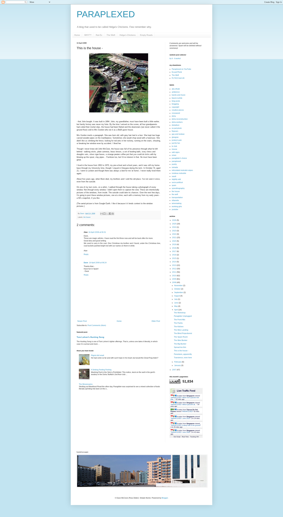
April (176, 310)
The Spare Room (181, 337)
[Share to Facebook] (109, 213)
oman (174, 155)
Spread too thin (180, 347)
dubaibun (175, 125)
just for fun (176, 143)
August (177, 296)
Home (77, 35)
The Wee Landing (181, 330)
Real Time (185, 437)
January (177, 365)
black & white (177, 98)
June (176, 303)
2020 (174, 241)
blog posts (176, 101)
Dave (86, 263)
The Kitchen (179, 327)
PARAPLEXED (106, 14)
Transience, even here (183, 358)
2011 (174, 272)
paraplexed (176, 161)
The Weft (111, 35)
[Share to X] (107, 213)
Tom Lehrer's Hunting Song (90, 337)
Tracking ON (194, 437)
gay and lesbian (178, 134)
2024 (174, 227)
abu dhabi (176, 89)
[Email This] (101, 213)
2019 (174, 244)
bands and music (178, 95)
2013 (174, 265)
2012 (174, 269)
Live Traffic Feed (186, 391)
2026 (174, 220)
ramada (175, 167)
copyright (175, 107)
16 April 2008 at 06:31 (97, 232)
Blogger (165, 498)
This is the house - (181, 351)
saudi (174, 176)
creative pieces (178, 110)
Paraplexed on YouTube (181, 69)
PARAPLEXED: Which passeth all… (183, 404)
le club (174, 146)
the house (87, 217)
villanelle (175, 200)
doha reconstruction (180, 119)
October (177, 289)
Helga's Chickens (128, 35)
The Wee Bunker (180, 340)
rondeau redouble (179, 173)
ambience (176, 92)
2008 (174, 282)
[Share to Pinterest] (112, 213)
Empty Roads (146, 35)
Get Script (177, 437)
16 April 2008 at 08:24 (98, 263)
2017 (174, 251)
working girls (177, 206)
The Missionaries (86, 384)
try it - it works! (175, 58)
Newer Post (82, 321)
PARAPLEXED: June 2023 (180, 418)
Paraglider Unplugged (183, 316)
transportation (177, 197)
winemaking (176, 203)
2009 (174, 279)
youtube (175, 209)
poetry (174, 164)
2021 (174, 237)
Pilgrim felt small (97, 355)
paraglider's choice (179, 158)
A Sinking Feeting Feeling (101, 370)
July (176, 299)
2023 (174, 231)
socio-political (177, 182)
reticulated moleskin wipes (182, 170)
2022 (174, 234)
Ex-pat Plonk (177, 72)
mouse (174, 149)
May (176, 306)
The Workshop (180, 313)
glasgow (175, 137)
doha (174, 116)
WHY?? (87, 35)
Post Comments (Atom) (97, 325)
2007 (174, 370)
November (178, 285)
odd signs (176, 152)
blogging (175, 104)
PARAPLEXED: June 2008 (180, 432)
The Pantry (178, 323)
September (179, 292)
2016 (174, 255)
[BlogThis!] (104, 213)
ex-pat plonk (177, 128)
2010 (174, 276)
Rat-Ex (99, 35)
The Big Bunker (180, 344)
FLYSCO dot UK (178, 78)
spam (174, 185)
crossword (176, 113)
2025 (174, 224)
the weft (175, 194)
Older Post (156, 321)
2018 (174, 248)
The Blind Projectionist (183, 333)
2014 (174, 262)
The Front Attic (179, 320)
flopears (175, 131)
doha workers (177, 122)
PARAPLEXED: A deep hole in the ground (185, 425)
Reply (86, 254)
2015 (174, 258)
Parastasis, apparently (183, 354)
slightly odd (176, 179)
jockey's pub (177, 140)
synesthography (178, 188)
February (178, 362)
